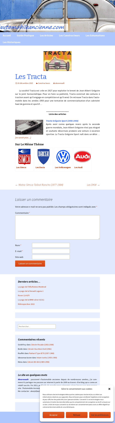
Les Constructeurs (69, 35)
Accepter (54, 415)
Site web (19, 257)
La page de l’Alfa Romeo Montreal (32, 286)
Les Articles (46, 35)
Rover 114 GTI (23, 295)
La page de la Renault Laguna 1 (30, 291)
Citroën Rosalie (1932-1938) (42, 344)
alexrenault (59, 83)
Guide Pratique (25, 35)
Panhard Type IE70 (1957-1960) (41, 353)
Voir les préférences (100, 415)
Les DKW (93, 184)
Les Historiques (11, 42)
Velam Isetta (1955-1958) (47, 357)
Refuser (76, 415)
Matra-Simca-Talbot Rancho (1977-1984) (39, 184)
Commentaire (22, 212)
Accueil (7, 35)
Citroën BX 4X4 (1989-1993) (38, 362)
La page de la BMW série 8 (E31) (31, 299)
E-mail (19, 251)
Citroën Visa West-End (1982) (39, 349)
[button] (109, 389)
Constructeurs (44, 83)
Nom (18, 245)
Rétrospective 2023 (26, 304)
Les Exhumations (95, 35)
